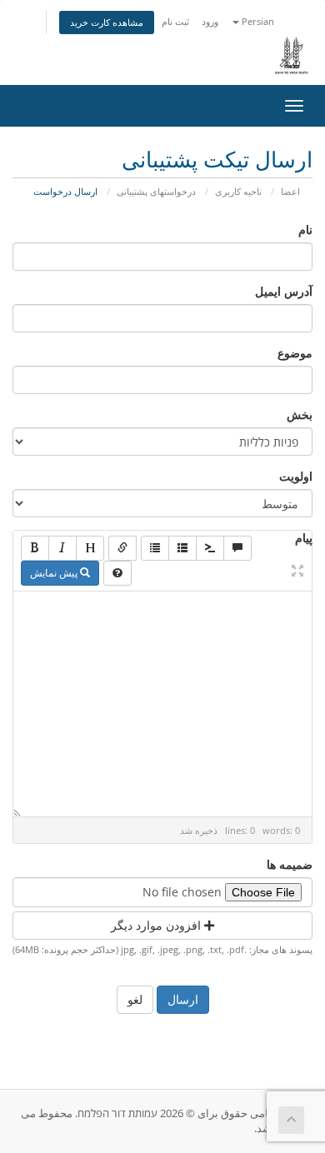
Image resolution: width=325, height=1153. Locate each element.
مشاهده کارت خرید (106, 22)
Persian (256, 21)
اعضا (290, 191)
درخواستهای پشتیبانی (156, 191)
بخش (299, 414)
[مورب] (62, 548)
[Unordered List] (155, 548)
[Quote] (237, 548)
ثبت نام (175, 21)
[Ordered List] (182, 548)
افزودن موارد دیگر (157, 925)
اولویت (295, 476)
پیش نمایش (55, 573)
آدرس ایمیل (283, 291)
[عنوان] (90, 548)
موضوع (295, 353)
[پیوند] (122, 548)
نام (305, 229)
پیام (303, 538)
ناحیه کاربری (238, 191)
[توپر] (35, 548)
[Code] (210, 548)
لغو (135, 999)
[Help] (117, 573)
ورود (210, 21)
